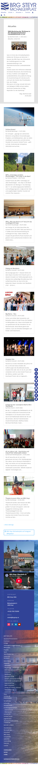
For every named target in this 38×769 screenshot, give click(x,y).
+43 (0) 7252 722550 (13, 611)
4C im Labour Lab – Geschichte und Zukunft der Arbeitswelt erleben (17, 452)
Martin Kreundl (11, 270)
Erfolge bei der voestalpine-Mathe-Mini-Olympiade (19, 405)
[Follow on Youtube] (19, 624)
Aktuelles (3, 12)
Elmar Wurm (11, 408)
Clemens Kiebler (12, 178)
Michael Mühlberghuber (14, 454)
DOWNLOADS (7, 750)
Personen (18, 12)
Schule (10, 12)
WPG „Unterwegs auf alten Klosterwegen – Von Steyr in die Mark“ (18, 175)
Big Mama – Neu (11, 314)
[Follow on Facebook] (12, 624)
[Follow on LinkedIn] (15, 624)
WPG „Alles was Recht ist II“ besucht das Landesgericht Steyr (19, 222)
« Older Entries (18, 525)
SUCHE (6, 752)
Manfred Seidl (14, 37)
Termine (27, 12)
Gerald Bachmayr (12, 131)
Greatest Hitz (10, 359)
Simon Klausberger (13, 225)
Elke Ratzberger (12, 500)
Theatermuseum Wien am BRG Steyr (18, 498)
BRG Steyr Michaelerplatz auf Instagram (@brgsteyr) (19, 532)
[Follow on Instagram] (8, 624)
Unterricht (17, 39)
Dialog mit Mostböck (12, 268)
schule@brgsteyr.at (13, 617)
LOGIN (5, 754)
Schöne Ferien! (10, 129)
